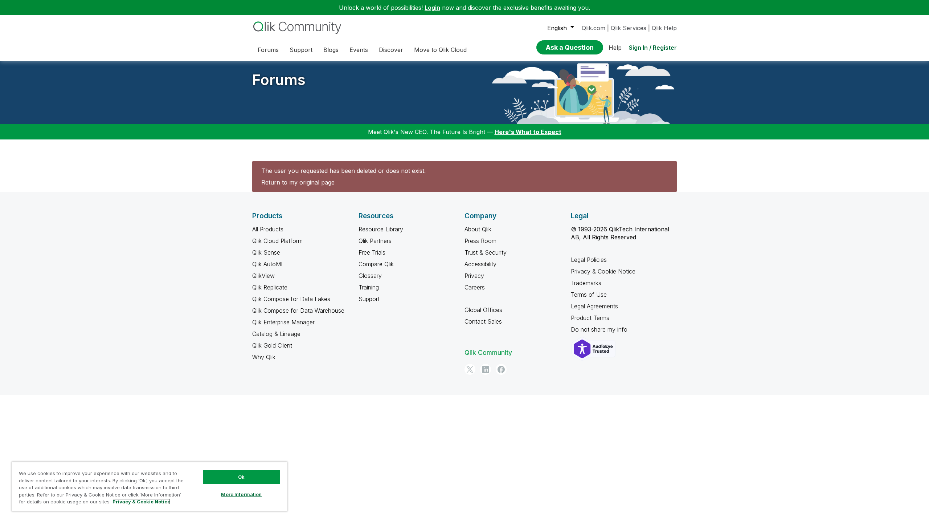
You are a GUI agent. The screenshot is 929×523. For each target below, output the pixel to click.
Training (369, 287)
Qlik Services (628, 28)
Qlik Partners (375, 240)
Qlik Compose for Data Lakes (291, 299)
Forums (279, 80)
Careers (474, 287)
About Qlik (477, 229)
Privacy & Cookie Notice (603, 271)
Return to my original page (298, 182)
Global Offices (483, 309)
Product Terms (590, 317)
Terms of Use (589, 294)
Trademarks (586, 283)
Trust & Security (485, 252)
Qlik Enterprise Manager (283, 322)
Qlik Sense (266, 252)
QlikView (263, 275)
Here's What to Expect (528, 131)
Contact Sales (483, 321)
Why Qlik (263, 357)
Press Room (480, 240)
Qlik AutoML (268, 264)
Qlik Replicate (269, 287)
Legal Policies (589, 259)
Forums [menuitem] (268, 49)
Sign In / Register (653, 47)
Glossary (370, 275)
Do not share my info (600, 329)
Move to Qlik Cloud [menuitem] (440, 49)
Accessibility (480, 264)
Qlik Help (664, 28)
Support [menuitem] (301, 49)
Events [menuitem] (358, 49)
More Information (241, 494)
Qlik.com (593, 28)
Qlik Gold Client (272, 345)
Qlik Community (488, 352)
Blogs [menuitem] (331, 49)
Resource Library (381, 229)
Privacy (474, 275)
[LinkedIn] (485, 369)
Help (615, 47)
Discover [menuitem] (391, 49)
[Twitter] (469, 369)
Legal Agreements (594, 306)
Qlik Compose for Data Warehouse (298, 310)
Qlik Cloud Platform (277, 240)
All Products (267, 229)
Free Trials (372, 252)
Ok (241, 477)
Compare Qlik (376, 264)
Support (369, 299)
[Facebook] (501, 369)
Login (432, 7)
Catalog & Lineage (276, 333)
